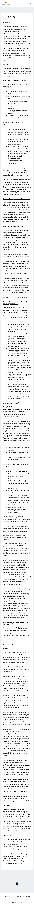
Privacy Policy (17, 902)
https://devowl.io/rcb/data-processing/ (15, 691)
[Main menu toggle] (30, 3)
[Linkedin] (17, 884)
